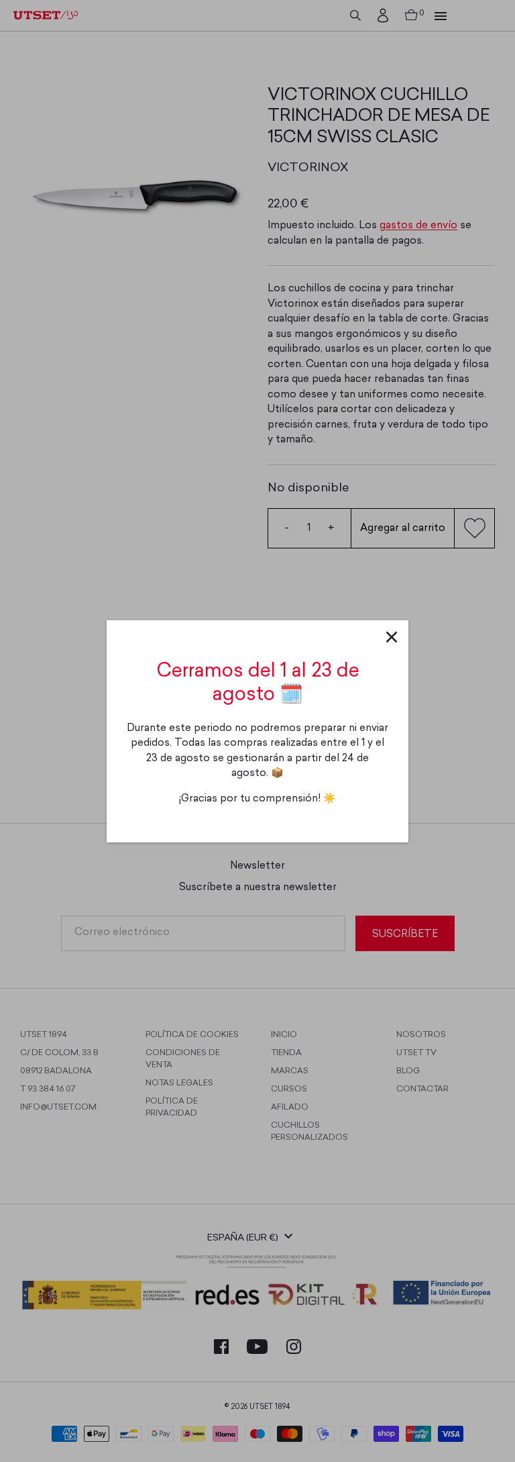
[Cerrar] (391, 637)
